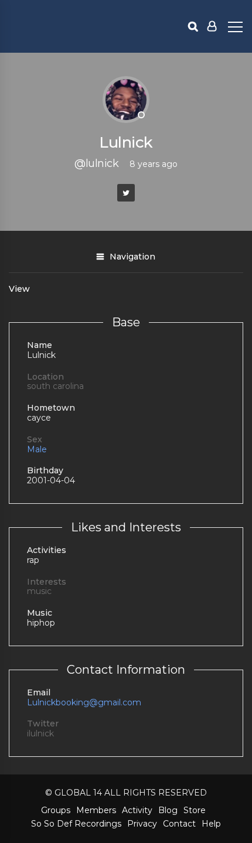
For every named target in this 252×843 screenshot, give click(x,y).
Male (37, 449)
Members (96, 810)
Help (211, 824)
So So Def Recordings (76, 824)
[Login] (212, 26)
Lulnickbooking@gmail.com (84, 702)
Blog (168, 810)
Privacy (142, 824)
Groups (55, 810)
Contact (179, 824)
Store (194, 810)
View (19, 289)
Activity (137, 810)
